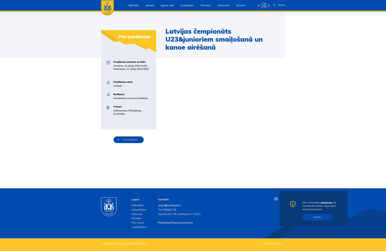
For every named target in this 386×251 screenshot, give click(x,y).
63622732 (169, 209)
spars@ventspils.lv (169, 205)
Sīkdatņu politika (137, 243)
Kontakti (240, 5)
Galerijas (136, 214)
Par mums (137, 222)
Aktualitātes (138, 209)
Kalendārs (133, 5)
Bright (278, 243)
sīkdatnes (326, 202)
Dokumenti (223, 5)
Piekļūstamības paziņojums (175, 222)
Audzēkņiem (139, 227)
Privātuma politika (112, 243)
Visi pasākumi (130, 139)
